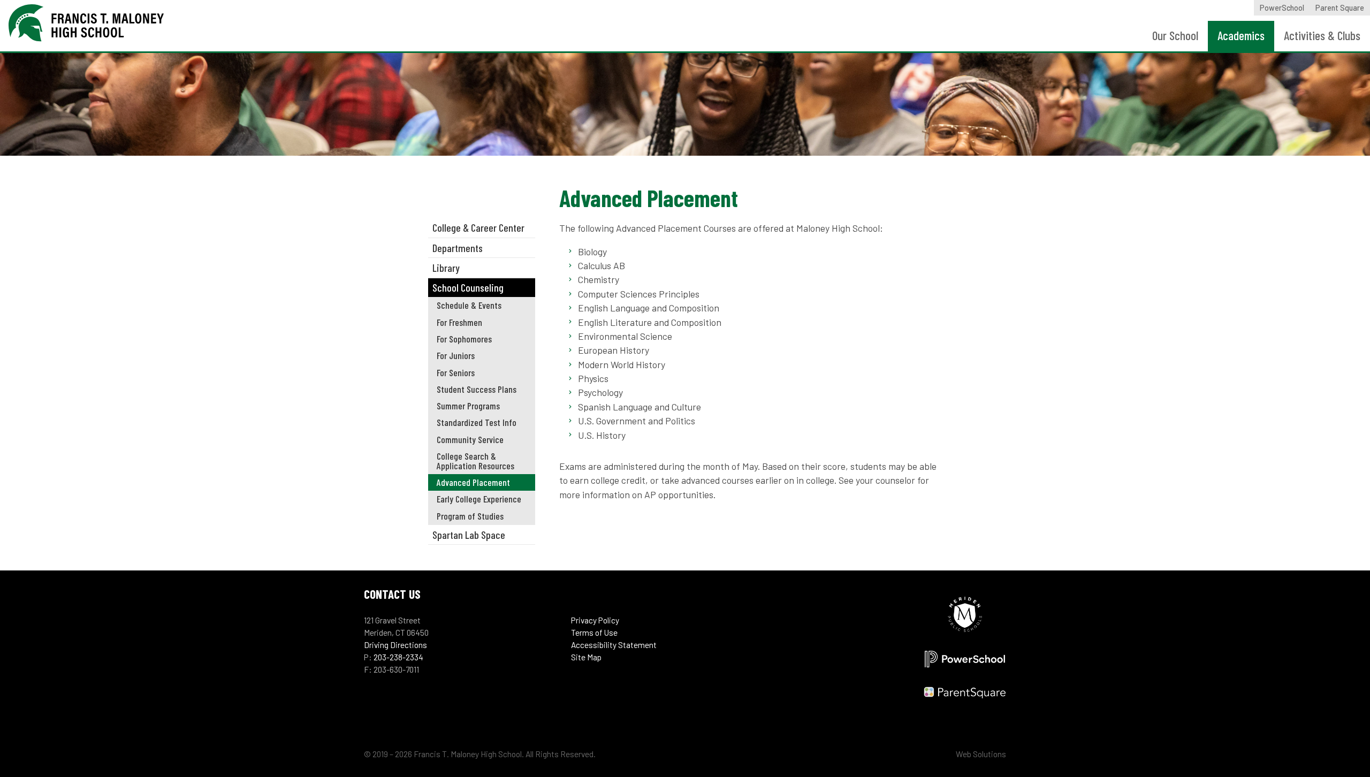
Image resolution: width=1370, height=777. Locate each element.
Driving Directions (395, 645)
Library (446, 267)
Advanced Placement (473, 482)
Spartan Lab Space (468, 534)
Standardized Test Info (476, 422)
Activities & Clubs (1322, 35)
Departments (457, 247)
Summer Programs (468, 406)
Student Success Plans (476, 389)
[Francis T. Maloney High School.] (86, 30)
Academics (1241, 35)
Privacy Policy (595, 620)
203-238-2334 (398, 657)
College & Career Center (478, 227)
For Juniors (456, 355)
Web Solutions (981, 754)
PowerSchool (1282, 7)
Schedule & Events (469, 305)
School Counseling (468, 287)
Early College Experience (479, 499)
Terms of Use (594, 632)
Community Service (470, 439)
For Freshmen (459, 322)
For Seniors (456, 372)
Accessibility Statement (614, 645)
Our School (1175, 35)
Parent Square (1339, 7)
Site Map (586, 657)
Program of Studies (470, 516)
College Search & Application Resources (475, 460)
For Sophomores (464, 339)
